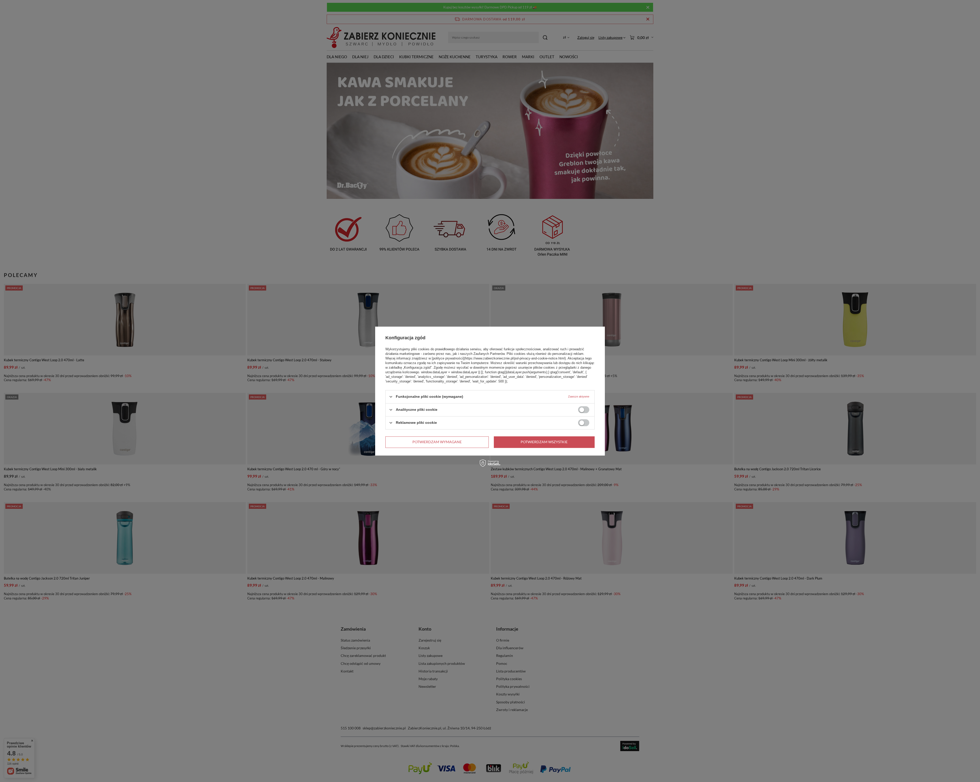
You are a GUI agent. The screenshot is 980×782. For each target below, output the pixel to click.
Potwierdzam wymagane (437, 442)
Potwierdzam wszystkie (544, 442)
